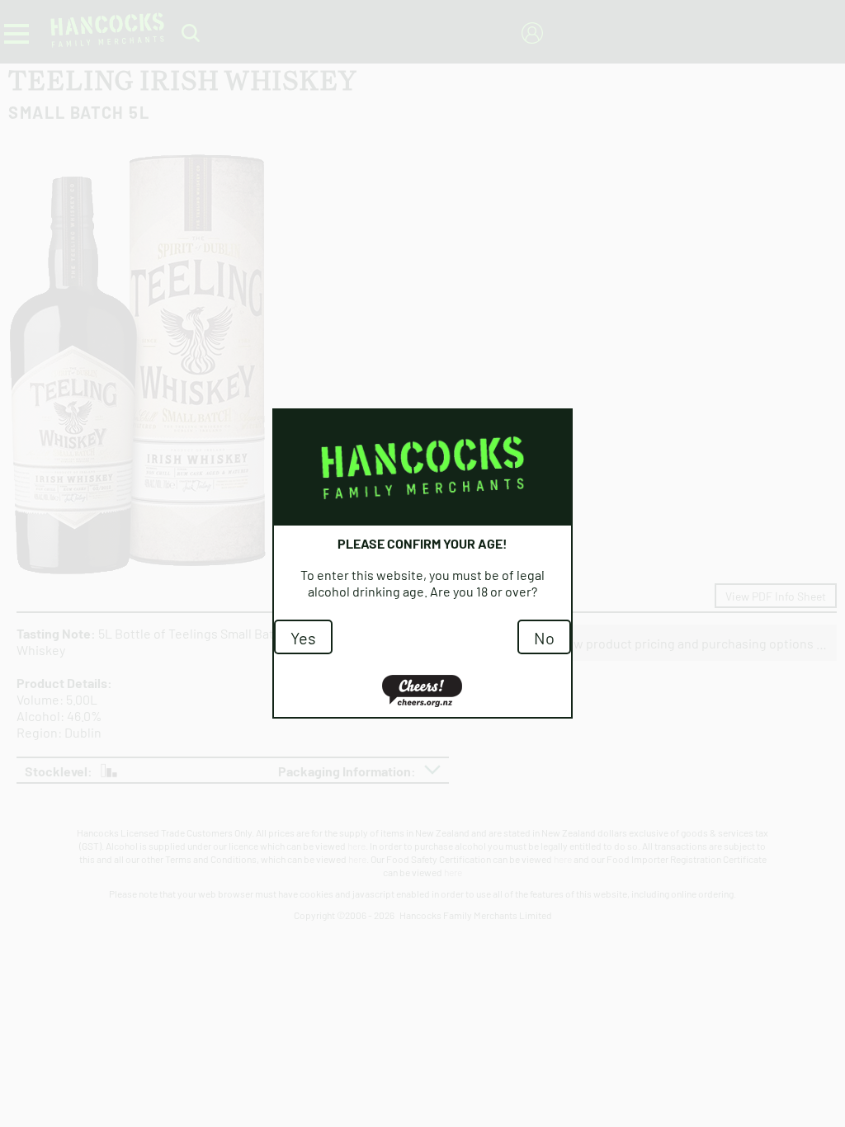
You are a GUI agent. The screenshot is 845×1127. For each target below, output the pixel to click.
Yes (303, 637)
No (544, 637)
